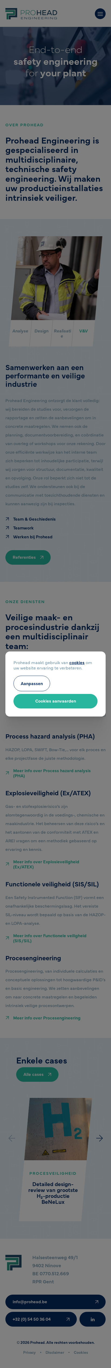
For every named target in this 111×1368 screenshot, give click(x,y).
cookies (77, 662)
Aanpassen (32, 683)
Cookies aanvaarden (55, 701)
